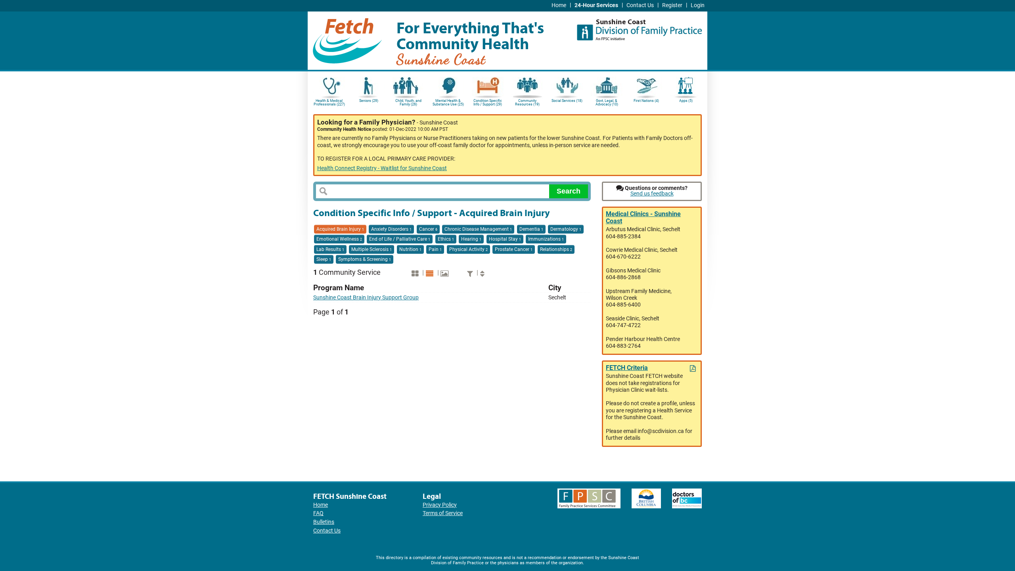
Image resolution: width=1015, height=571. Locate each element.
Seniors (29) (368, 101)
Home (559, 5)
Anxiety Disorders (391, 229)
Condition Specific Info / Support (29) (487, 102)
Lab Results (330, 249)
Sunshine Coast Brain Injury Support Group (366, 297)
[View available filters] (471, 273)
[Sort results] (483, 273)
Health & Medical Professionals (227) (329, 102)
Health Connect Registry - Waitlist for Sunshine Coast (382, 168)
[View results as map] (445, 273)
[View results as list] (430, 273)
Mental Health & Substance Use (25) (448, 102)
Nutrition (410, 249)
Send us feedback (652, 193)
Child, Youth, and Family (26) (408, 102)
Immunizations (546, 239)
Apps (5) (686, 101)
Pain (435, 249)
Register (672, 5)
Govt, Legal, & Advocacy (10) (607, 102)
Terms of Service (443, 513)
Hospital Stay (505, 239)
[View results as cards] (416, 273)
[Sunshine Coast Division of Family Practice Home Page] (639, 29)
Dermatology (565, 229)
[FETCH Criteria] (693, 368)
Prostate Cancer (513, 249)
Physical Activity (468, 249)
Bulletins (323, 522)
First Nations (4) (646, 101)
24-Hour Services (596, 5)
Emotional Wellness (339, 239)
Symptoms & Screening (364, 259)
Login (698, 5)
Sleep (323, 259)
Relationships (556, 249)
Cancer (428, 229)
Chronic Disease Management (478, 229)
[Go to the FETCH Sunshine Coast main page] (347, 39)
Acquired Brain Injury (340, 229)
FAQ (318, 513)
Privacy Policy (440, 505)
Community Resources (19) (527, 102)
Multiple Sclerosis (371, 249)
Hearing (471, 239)
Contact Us (640, 5)
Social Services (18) (567, 101)
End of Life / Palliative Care (399, 239)
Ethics (446, 239)
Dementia (531, 229)
